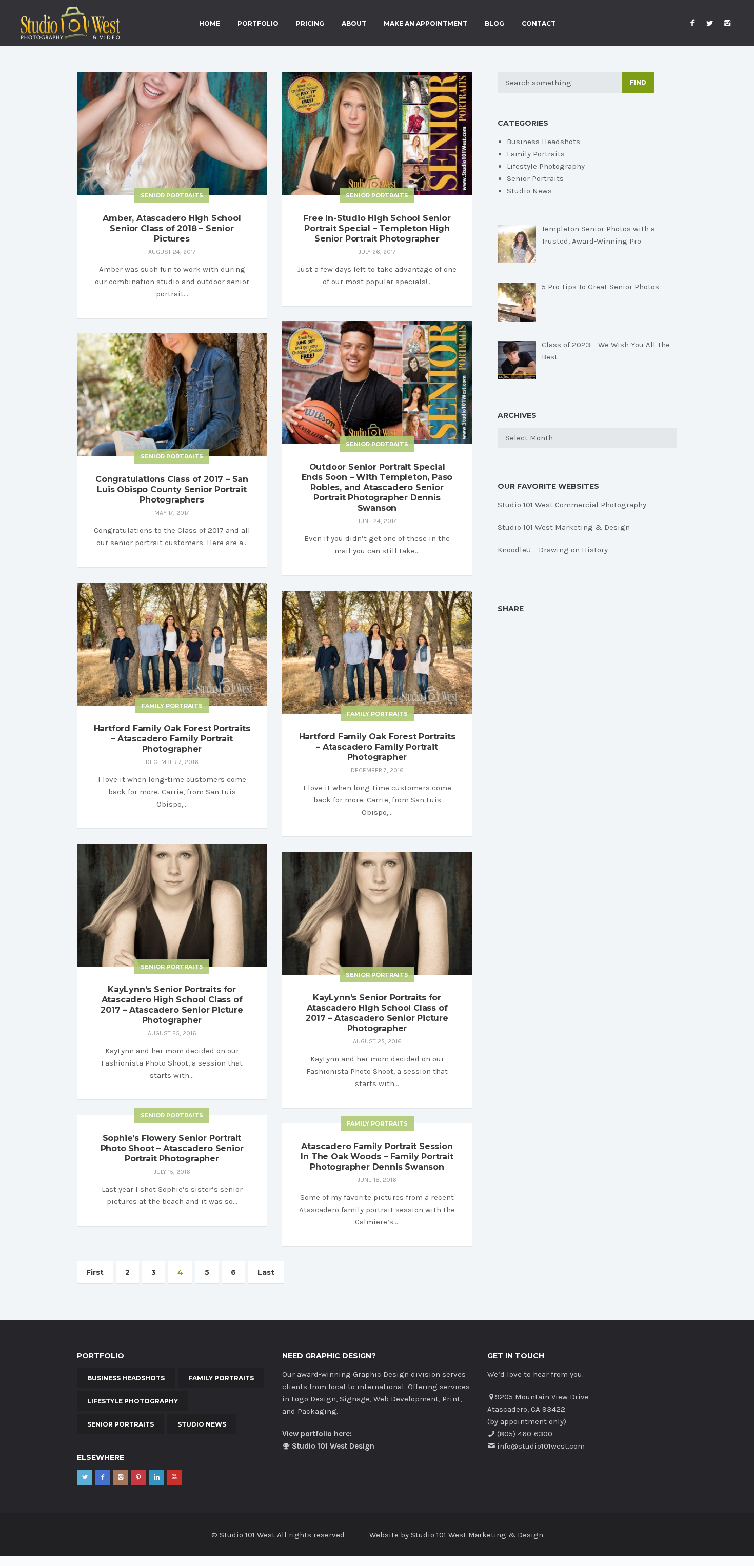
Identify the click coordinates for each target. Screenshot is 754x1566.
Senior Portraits (172, 195)
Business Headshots (543, 141)
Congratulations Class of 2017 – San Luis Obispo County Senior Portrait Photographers (171, 489)
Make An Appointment (425, 24)
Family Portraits (172, 705)
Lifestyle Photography (546, 166)
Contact (538, 24)
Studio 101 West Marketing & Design (564, 527)
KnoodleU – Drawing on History (553, 549)
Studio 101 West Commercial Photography (572, 504)
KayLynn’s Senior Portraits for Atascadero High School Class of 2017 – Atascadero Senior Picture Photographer (172, 1005)
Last (265, 1272)
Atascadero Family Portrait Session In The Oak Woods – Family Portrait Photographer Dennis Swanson (377, 1156)
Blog (494, 24)
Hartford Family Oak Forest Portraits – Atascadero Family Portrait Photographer (172, 739)
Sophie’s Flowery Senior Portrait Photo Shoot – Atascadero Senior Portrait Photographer (172, 1148)
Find (638, 82)
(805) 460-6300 (524, 1433)
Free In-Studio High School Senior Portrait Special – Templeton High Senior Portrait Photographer (376, 228)
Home (209, 24)
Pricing (310, 24)
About (354, 24)
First (95, 1272)
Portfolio (258, 24)
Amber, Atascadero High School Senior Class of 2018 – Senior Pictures (172, 228)
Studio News (529, 190)
